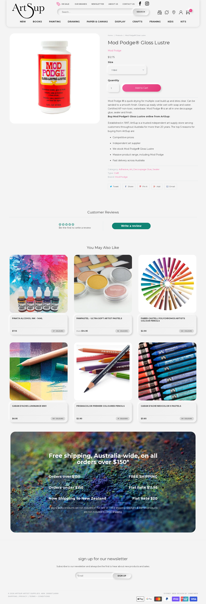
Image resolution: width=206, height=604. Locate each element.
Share (130, 186)
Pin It (144, 186)
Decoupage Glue (142, 169)
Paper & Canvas (97, 21)
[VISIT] (173, 13)
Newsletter (97, 4)
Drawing (74, 21)
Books (37, 21)
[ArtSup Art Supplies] (28, 17)
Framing (155, 21)
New (23, 21)
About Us (113, 4)
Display (120, 21)
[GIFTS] (159, 13)
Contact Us (128, 4)
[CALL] (166, 13)
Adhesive (123, 169)
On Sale (65, 4)
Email (172, 186)
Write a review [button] (131, 225)
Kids (170, 21)
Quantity (113, 80)
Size (110, 62)
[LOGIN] (180, 13)
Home (110, 35)
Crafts (137, 21)
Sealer (156, 169)
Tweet (116, 186)
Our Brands (81, 4)
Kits (183, 21)
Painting (55, 21)
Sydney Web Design (174, 593)
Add (158, 186)
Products (119, 35)
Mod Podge (114, 50)
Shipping (12, 596)
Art (130, 169)
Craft (116, 173)
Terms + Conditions (39, 596)
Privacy (23, 596)
